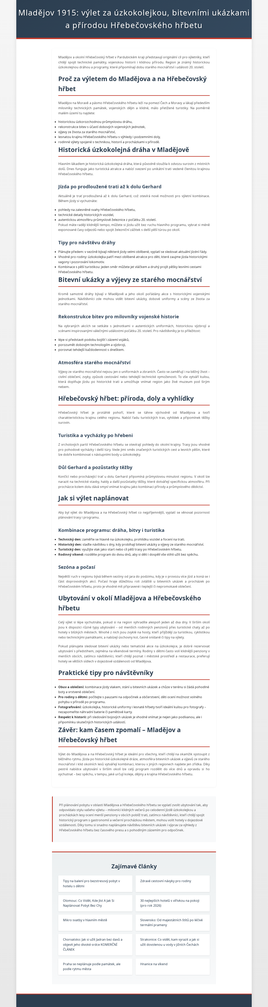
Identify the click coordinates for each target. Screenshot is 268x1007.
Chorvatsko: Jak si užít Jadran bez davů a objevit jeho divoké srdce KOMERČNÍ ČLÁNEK (92, 944)
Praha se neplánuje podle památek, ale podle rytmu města (91, 966)
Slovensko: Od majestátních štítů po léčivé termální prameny (171, 922)
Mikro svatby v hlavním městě (85, 920)
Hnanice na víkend (154, 964)
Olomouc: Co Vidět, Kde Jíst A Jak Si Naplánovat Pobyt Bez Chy (88, 903)
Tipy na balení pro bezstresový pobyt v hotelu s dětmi (91, 883)
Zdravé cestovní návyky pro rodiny (165, 881)
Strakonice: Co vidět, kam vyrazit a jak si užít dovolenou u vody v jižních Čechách (169, 942)
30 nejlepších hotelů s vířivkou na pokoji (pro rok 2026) (169, 903)
